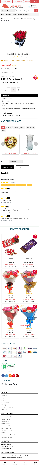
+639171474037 (9, 446)
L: (5, 116)
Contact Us (5, 441)
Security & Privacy (6, 428)
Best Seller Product (18, 1)
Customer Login (5, 419)
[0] (34, 462)
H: (19, 116)
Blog (2, 398)
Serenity (29, 332)
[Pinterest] (13, 375)
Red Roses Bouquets (11, 14)
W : (12, 116)
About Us (4, 396)
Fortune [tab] (8, 127)
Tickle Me (28, 297)
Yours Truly (10, 297)
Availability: (9, 69)
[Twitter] (6, 375)
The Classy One (10, 332)
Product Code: (7, 72)
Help (36, 1)
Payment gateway (8, 344)
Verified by (5, 360)
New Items (27, 1)
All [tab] (3, 127)
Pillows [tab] (16, 127)
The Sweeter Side (10, 262)
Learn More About (7, 413)
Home (2, 14)
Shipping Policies (6, 426)
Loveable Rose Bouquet (23, 14)
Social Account (6, 372)
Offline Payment (5, 423)
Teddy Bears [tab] (30, 127)
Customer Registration (7, 417)
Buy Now (23, 167)
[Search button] (36, 10)
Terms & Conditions (6, 430)
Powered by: (5, 380)
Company (4, 392)
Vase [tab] (3, 130)
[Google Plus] (17, 375)
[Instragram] (10, 375)
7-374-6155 (8, 448)
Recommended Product (8, 435)
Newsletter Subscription (8, 407)
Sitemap (3, 405)
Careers (3, 400)
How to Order (5, 421)
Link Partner (4, 409)
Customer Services (7, 452)
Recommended (7, 1)
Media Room (5, 402)
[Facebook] (3, 375)
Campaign (4, 432)
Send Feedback (7, 444)
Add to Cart (7, 167)
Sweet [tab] (22, 127)
